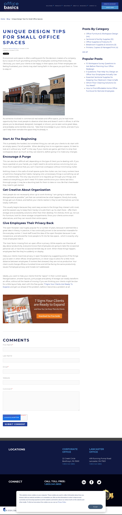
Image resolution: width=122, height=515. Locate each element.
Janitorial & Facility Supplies (99, 39)
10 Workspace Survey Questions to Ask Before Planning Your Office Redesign (101, 66)
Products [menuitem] (58, 5)
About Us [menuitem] (76, 5)
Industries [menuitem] (67, 5)
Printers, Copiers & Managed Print (102, 47)
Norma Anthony (13, 48)
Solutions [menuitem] (49, 5)
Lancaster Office (96, 450)
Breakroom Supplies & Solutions (101, 45)
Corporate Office (70, 450)
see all (85, 52)
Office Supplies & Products (99, 42)
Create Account (110, 4)
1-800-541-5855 (68, 464)
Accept (95, 507)
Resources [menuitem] (83, 5)
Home (3, 19)
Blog (8, 19)
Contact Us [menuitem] (92, 5)
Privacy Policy (62, 502)
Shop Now (110, 7)
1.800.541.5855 (52, 484)
